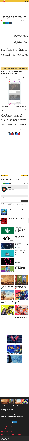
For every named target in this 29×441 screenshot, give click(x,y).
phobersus (4, 410)
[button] (1, 1)
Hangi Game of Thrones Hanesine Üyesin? (14, 364)
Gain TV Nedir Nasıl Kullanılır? (19, 237)
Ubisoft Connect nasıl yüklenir (18, 243)
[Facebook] (5, 438)
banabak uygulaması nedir (18, 266)
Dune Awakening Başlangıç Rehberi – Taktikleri (7, 302)
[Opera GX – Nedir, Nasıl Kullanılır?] (7, 261)
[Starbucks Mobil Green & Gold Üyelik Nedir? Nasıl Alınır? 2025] (7, 230)
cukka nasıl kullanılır (4, 179)
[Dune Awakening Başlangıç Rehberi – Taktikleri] (7, 295)
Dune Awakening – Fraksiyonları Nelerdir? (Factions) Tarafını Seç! (20, 287)
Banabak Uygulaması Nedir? (5, 127)
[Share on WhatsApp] (4, 23)
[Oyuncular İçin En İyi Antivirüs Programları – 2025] (7, 253)
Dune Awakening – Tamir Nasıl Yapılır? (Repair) (7, 287)
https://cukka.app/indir (11, 69)
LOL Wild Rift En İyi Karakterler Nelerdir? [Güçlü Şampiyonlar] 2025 (14, 354)
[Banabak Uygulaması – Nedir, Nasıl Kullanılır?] (7, 269)
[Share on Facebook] (5, 23)
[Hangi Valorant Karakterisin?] (14, 339)
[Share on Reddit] (10, 23)
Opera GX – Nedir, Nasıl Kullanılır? (20, 260)
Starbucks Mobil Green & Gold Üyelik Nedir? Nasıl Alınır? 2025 (20, 230)
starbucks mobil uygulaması (18, 228)
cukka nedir (10, 179)
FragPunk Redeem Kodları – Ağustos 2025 (21, 302)
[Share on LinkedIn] (7, 23)
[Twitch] (2, 438)
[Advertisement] (14, 8)
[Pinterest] (8, 438)
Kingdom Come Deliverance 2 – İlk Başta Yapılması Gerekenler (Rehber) (12, 414)
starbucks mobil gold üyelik (22, 227)
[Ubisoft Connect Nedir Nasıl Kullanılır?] (7, 246)
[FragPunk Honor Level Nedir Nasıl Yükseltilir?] (7, 310)
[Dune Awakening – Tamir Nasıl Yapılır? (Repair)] (7, 280)
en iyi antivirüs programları (22, 250)
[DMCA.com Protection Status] (14, 422)
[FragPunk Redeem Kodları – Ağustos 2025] (21, 295)
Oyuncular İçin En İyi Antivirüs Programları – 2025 (21, 253)
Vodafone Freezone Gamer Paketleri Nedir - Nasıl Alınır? (17, 218)
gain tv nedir (16, 235)
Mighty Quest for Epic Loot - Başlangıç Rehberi (17, 209)
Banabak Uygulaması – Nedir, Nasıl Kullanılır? (20, 268)
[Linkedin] (11, 438)
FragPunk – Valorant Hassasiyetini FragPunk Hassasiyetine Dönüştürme (21, 317)
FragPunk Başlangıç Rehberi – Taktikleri (7, 409)
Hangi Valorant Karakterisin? (11, 343)
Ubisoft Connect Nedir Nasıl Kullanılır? (21, 245)
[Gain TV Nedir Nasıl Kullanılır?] (7, 238)
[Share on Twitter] (8, 23)
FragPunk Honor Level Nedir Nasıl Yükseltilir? (6, 317)
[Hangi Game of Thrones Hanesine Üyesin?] (14, 359)
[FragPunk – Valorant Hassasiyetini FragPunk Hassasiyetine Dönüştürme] (21, 310)
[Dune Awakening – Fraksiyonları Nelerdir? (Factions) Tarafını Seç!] (21, 280)
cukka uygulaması (16, 179)
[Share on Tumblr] (11, 23)
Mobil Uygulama (8, 226)
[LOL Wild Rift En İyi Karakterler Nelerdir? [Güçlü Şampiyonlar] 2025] (14, 349)
